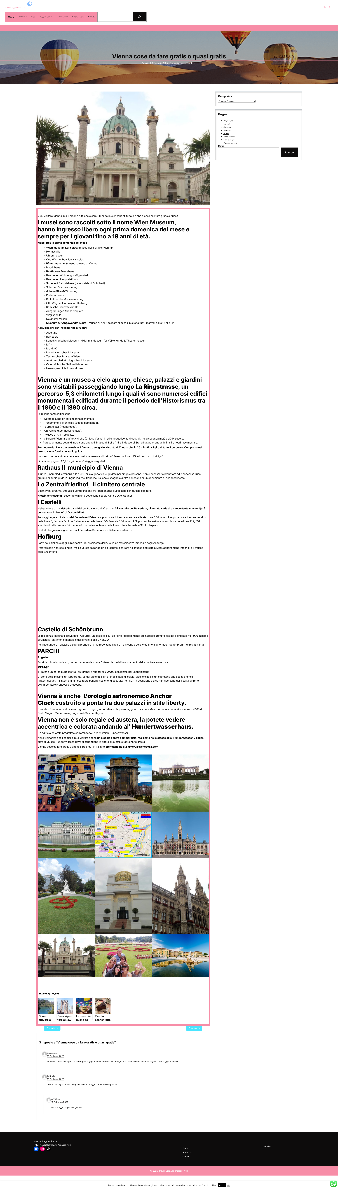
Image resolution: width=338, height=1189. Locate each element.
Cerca (221, 146)
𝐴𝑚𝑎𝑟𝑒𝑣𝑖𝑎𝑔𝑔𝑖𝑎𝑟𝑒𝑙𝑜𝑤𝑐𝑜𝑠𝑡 (15, 7)
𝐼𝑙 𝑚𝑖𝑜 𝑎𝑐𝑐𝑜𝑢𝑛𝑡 (229, 136)
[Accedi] (324, 7)
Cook (266, 1146)
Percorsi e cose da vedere (182, 63)
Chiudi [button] (221, 1185)
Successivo (194, 1028)
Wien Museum (154, 222)
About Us (186, 1152)
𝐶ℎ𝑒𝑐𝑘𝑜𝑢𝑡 (227, 127)
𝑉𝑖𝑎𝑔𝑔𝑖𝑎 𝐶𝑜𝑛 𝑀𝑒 (230, 142)
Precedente (52, 1028)
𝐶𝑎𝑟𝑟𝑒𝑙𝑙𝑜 (227, 123)
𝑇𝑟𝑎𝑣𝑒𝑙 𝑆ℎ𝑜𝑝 (228, 139)
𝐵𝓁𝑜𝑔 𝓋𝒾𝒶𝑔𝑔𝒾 (228, 120)
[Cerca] (139, 16)
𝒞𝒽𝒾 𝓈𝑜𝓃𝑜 (227, 130)
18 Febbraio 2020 (55, 1056)
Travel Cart (164, 1170)
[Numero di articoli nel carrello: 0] (330, 7)
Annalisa (55, 1099)
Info (228, 1185)
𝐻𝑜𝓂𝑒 (11, 16)
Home (185, 1148)
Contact (186, 1156)
